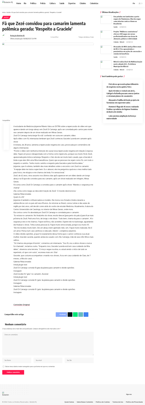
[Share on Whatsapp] (75, 314)
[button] (130, 3)
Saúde (8, 12)
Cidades (116, 42)
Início (3, 12)
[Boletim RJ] (7, 3)
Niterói (122, 42)
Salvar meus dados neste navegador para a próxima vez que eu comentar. (30, 366)
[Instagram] (123, 3)
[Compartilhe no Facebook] (60, 37)
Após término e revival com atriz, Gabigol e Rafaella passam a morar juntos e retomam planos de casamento (122, 93)
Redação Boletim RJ (17, 35)
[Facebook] (121, 3)
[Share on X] (64, 37)
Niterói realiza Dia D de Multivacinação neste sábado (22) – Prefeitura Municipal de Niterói (128, 64)
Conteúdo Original (21, 305)
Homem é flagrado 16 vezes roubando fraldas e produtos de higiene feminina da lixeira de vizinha (122, 109)
